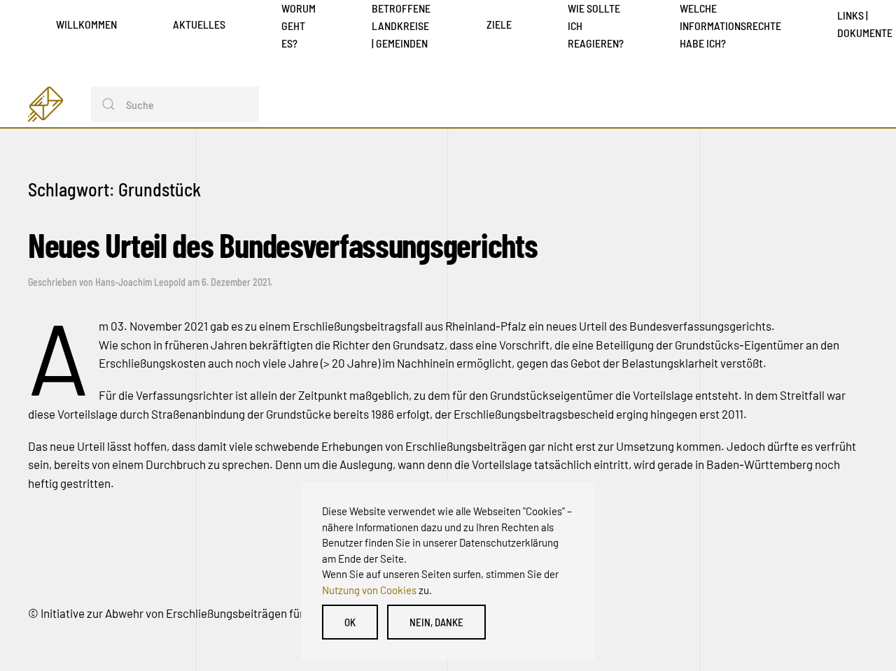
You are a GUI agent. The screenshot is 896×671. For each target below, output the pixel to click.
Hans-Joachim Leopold (140, 282)
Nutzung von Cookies (369, 590)
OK (350, 622)
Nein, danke (436, 622)
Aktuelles (199, 24)
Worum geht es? (298, 25)
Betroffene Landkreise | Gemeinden (401, 25)
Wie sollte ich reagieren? (596, 25)
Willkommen (86, 24)
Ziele (499, 24)
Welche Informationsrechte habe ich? (730, 25)
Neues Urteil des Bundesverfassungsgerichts (282, 244)
